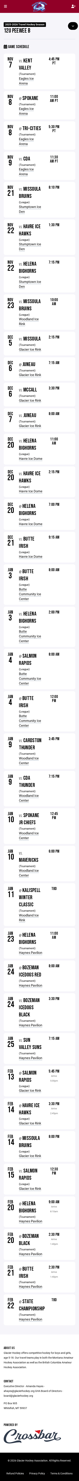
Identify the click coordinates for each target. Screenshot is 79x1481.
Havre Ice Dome (30, 458)
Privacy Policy (37, 1473)
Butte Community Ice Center (30, 594)
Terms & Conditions (61, 1473)
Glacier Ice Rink (30, 349)
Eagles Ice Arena (26, 80)
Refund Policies (15, 1473)
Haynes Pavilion (30, 952)
